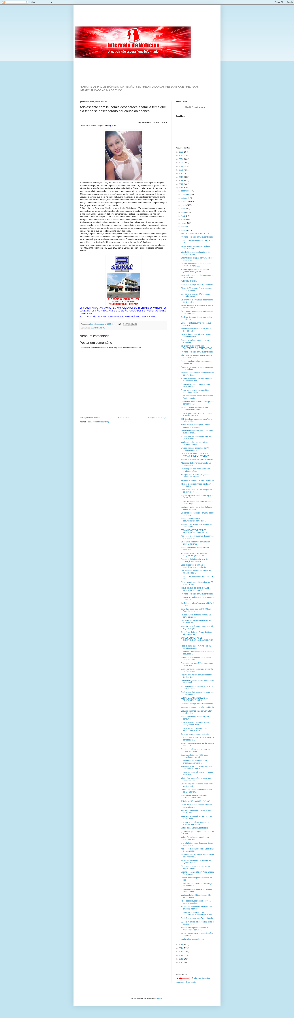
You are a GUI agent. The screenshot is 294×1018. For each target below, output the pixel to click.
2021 (181, 170)
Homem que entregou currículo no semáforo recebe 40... (195, 729)
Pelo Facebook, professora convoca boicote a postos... (196, 902)
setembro (185, 202)
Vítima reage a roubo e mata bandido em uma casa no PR (196, 767)
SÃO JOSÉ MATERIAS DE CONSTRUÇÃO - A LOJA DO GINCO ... (197, 640)
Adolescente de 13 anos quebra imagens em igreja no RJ (194, 554)
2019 (181, 177)
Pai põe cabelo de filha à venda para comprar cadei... (196, 616)
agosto (184, 205)
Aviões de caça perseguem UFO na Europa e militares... (195, 426)
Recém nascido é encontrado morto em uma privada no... (197, 693)
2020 (181, 173)
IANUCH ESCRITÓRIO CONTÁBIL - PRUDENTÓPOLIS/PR (195, 589)
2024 (181, 159)
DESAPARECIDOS (98, 328)
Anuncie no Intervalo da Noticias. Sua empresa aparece (196, 908)
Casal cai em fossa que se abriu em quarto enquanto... (195, 750)
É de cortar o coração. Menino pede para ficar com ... (195, 295)
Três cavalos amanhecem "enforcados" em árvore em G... (197, 312)
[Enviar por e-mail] (124, 324)
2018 (181, 181)
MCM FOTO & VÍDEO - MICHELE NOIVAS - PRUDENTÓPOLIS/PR (195, 455)
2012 (181, 955)
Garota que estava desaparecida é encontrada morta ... (195, 391)
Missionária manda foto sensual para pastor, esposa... (196, 779)
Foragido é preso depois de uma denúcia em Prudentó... (194, 408)
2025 (181, 155)
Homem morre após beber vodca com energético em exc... (196, 414)
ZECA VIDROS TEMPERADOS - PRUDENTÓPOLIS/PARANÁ (194, 531)
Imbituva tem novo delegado (192, 939)
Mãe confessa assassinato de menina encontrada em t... (196, 356)
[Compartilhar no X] (130, 324)
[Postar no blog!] (127, 324)
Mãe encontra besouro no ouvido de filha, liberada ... (196, 572)
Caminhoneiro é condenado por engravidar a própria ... (194, 762)
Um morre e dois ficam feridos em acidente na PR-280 (195, 823)
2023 (181, 163)
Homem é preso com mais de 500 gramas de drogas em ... (195, 270)
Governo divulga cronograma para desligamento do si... (195, 723)
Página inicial (124, 417)
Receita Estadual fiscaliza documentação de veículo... (193, 520)
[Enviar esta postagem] (119, 324)
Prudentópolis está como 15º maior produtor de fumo (195, 470)
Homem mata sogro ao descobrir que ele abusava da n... (196, 379)
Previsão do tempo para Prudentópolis (197, 237)
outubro (184, 198)
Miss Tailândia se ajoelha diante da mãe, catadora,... (195, 253)
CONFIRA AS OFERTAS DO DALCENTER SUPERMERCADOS (196, 347)
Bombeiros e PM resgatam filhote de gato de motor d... (196, 437)
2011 (181, 959)
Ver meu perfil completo (186, 982)
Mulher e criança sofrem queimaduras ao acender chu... (196, 791)
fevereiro (185, 227)
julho (183, 209)
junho (183, 212)
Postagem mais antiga (157, 417)
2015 (181, 945)
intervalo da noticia (97, 324)
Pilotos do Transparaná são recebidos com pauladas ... (196, 289)
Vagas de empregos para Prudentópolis (197, 480)
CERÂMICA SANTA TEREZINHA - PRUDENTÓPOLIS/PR (194, 699)
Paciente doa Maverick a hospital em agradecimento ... (196, 861)
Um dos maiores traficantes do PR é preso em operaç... (196, 449)
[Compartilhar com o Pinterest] (135, 324)
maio (183, 216)
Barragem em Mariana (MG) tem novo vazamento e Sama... (196, 476)
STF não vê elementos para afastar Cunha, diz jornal (195, 543)
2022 (181, 166)
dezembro (185, 191)
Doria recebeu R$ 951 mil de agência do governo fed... (196, 491)
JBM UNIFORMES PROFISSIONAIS (195, 233)
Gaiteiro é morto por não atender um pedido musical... (196, 335)
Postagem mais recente (90, 417)
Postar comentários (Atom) (98, 422)
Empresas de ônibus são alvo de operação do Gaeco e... (194, 560)
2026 (181, 152)
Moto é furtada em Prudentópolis (194, 828)
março (184, 223)
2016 (181, 188)
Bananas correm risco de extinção (195, 734)
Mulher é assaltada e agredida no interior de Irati (195, 838)
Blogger (159, 998)
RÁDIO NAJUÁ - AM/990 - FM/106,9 (195, 801)
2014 (181, 948)
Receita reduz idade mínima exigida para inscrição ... (196, 647)
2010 (181, 962)
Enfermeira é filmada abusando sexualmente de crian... (194, 796)
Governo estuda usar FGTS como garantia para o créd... (194, 756)
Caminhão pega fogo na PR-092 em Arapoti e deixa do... (196, 610)
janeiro (184, 230)
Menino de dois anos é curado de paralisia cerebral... (195, 443)
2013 (181, 952)
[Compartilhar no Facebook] (132, 324)
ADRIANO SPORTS (189, 281)
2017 (181, 184)
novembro (185, 194)
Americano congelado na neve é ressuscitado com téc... (194, 929)
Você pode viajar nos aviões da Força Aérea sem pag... (196, 508)
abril (183, 219)
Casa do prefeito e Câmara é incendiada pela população (193, 566)
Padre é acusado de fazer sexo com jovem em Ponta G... (196, 265)
